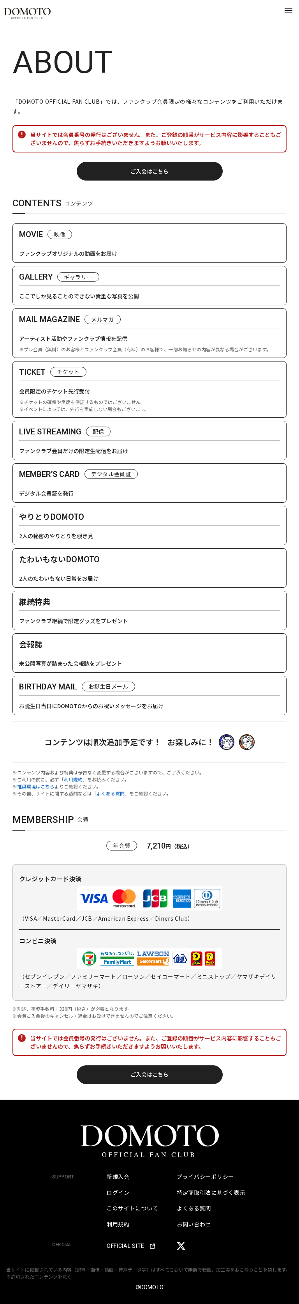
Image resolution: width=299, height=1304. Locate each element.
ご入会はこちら (149, 171)
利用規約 (73, 779)
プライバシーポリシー (205, 1176)
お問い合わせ (194, 1224)
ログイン (118, 1192)
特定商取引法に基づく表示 (211, 1192)
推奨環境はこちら (36, 786)
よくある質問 (111, 793)
